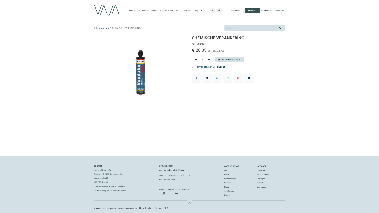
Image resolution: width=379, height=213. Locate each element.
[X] (207, 78)
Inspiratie (260, 182)
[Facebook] (196, 78)
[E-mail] (248, 78)
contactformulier (119, 190)
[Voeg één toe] (209, 59)
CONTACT (252, 10)
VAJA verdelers (263, 174)
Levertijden (228, 182)
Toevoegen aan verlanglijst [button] (210, 66)
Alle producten (101, 28)
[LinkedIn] (217, 78)
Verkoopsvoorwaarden (127, 208)
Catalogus (261, 178)
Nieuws (227, 186)
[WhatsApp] (227, 78)
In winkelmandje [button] (231, 59)
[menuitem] (134, 10)
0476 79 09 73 (122, 186)
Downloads (261, 186)
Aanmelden (235, 10)
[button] (219, 10)
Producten (261, 170)
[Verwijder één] (196, 59)
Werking (227, 170)
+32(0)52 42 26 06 (101, 182)
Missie (226, 174)
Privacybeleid (111, 208)
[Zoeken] (280, 28)
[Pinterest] (238, 78)
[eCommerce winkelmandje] (212, 10)
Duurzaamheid (230, 178)
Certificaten (229, 191)
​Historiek (227, 195)
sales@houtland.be (102, 178)
